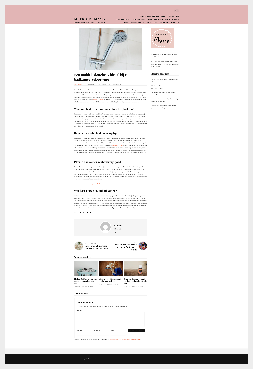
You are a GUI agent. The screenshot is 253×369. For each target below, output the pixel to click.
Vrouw (149, 19)
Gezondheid (164, 22)
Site (112, 330)
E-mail (97, 330)
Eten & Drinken (152, 22)
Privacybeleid (174, 16)
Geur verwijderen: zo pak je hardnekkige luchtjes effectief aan (135, 268)
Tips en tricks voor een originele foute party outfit (126, 247)
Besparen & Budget (137, 22)
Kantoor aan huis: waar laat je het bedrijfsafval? (96, 247)
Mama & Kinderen (122, 19)
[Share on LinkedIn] (87, 212)
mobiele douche (98, 99)
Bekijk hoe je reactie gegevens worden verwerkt (126, 339)
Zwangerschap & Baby (162, 19)
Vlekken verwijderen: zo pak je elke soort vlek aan (110, 268)
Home (126, 22)
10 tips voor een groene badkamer (92, 184)
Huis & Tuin (175, 22)
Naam (79, 330)
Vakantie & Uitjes (139, 19)
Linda (78, 286)
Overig (174, 19)
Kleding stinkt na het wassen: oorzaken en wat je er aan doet (86, 268)
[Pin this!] (90, 212)
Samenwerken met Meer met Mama (152, 16)
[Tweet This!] (80, 212)
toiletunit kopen (117, 145)
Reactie (80, 310)
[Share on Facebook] (84, 212)
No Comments (116, 84)
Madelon (90, 84)
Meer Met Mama (89, 19)
